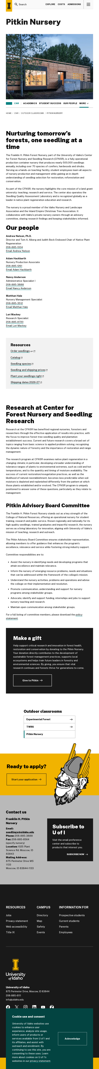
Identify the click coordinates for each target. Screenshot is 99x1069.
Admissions (74, 4)
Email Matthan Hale (17, 307)
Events (41, 932)
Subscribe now (75, 854)
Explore (50, 4)
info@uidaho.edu (15, 999)
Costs (61, 4)
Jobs (8, 915)
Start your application (24, 779)
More (84, 103)
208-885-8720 (14, 321)
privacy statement (40, 1060)
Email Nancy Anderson (18, 288)
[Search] (16, 4)
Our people (70, 103)
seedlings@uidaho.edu (20, 832)
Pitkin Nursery (34, 734)
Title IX (10, 932)
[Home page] (9, 6)
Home (8, 113)
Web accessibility (16, 926)
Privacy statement (17, 921)
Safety (41, 926)
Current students (69, 921)
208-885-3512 (14, 303)
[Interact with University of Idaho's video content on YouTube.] (43, 1007)
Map (39, 921)
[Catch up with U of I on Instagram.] (25, 1007)
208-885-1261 (14, 265)
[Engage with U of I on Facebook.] (8, 1007)
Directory (42, 915)
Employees (65, 932)
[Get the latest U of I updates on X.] (17, 1007)
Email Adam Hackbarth (19, 269)
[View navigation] (88, 4)
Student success (50, 103)
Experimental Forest (38, 719)
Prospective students (72, 915)
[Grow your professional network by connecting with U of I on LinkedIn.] (34, 1007)
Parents (63, 926)
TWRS (30, 726)
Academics (30, 103)
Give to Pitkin (30, 680)
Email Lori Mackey (16, 325)
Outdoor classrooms (32, 113)
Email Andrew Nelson (18, 251)
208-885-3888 (15, 284)
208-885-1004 (14, 247)
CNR (16, 103)
